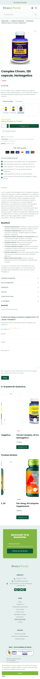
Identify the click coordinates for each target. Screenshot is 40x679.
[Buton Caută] (35, 14)
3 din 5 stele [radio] (15, 329)
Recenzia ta (5, 350)
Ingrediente (4, 287)
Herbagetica (10, 143)
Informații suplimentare (8, 278)
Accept (20, 673)
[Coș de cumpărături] (32, 8)
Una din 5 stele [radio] (11, 329)
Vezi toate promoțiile (20, 2)
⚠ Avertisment (5, 301)
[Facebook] (15, 589)
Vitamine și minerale (8, 141)
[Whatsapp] (24, 589)
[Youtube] (21, 589)
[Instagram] (18, 589)
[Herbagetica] (4, 81)
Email (3, 342)
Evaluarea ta (5, 329)
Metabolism (13, 139)
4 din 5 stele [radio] (17, 329)
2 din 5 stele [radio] (13, 329)
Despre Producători (7, 296)
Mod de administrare (7, 283)
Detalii (3, 676)
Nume (3, 334)
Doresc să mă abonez (20, 551)
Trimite (5, 378)
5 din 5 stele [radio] (20, 329)
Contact (20, 575)
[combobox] (17, 14)
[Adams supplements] (7, 499)
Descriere (4, 187)
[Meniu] (36, 8)
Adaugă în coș (24, 126)
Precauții (4, 292)
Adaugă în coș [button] (11, 447)
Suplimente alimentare (26, 139)
